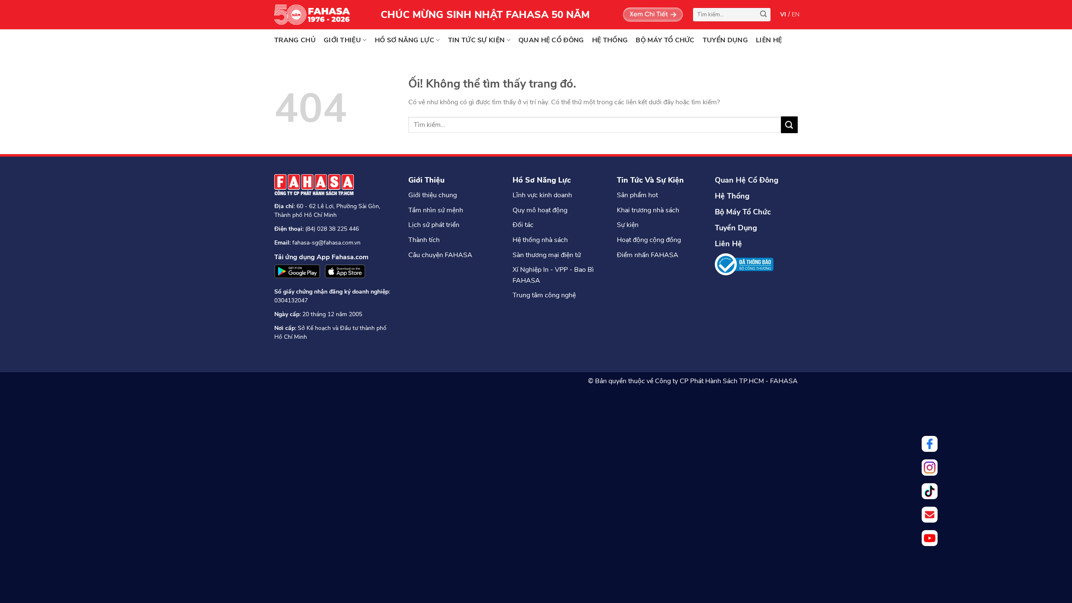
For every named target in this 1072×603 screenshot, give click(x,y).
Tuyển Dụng (736, 228)
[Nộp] (763, 15)
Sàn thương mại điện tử (547, 255)
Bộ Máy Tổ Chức (743, 212)
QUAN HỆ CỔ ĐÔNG (551, 40)
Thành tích (424, 240)
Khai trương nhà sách (648, 210)
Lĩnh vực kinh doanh (542, 195)
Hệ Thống (732, 196)
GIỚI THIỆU (342, 40)
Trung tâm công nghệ (544, 295)
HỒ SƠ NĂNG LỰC (404, 40)
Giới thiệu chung (432, 195)
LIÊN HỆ (769, 40)
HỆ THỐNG (610, 40)
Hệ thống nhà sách (540, 240)
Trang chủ (295, 40)
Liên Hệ (728, 244)
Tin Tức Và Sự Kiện (650, 180)
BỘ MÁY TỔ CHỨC (665, 40)
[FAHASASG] (316, 14)
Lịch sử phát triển (433, 224)
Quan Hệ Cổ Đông (746, 180)
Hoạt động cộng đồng (649, 240)
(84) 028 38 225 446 (332, 229)
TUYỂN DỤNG (725, 40)
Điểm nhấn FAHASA (647, 255)
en (796, 14)
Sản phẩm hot (637, 195)
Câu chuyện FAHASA (440, 255)
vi (783, 14)
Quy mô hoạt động (540, 210)
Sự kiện (628, 224)
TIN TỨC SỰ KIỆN (476, 40)
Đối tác (523, 224)
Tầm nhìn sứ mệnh (435, 210)
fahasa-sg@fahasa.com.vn (326, 243)
